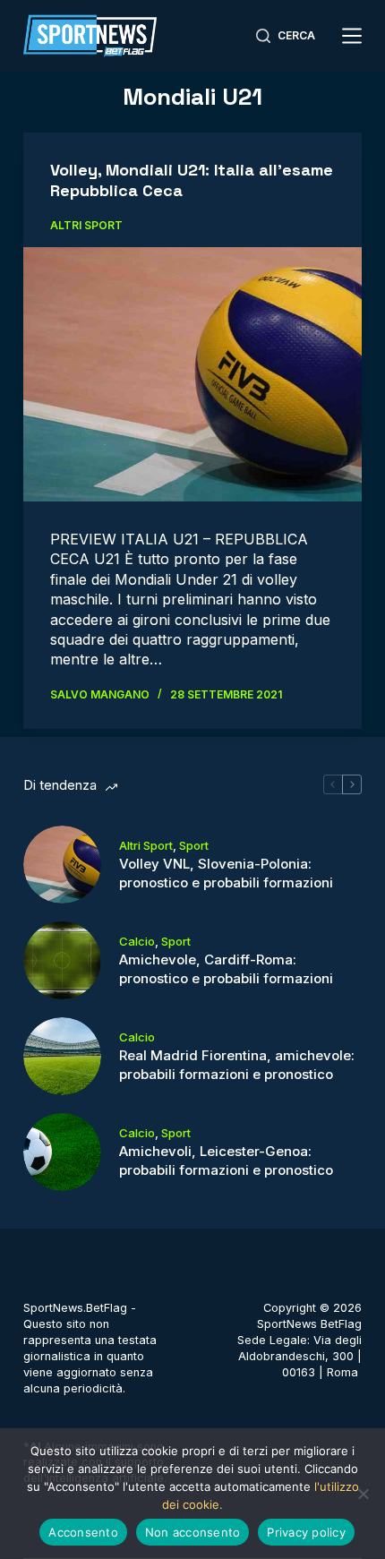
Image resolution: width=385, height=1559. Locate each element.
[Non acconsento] (363, 1494)
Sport (194, 845)
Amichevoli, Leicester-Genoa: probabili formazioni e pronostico (226, 1160)
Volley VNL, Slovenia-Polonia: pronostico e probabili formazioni (226, 873)
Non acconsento (193, 1532)
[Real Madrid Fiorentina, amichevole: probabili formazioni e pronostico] (62, 1056)
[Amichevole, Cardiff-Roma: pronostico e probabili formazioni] (62, 960)
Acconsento (83, 1532)
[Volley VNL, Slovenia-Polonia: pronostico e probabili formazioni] (62, 865)
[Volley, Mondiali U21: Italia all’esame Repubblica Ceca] (192, 374)
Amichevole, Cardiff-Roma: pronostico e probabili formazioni (226, 969)
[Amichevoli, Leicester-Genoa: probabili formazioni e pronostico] (62, 1152)
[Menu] (352, 36)
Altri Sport (86, 225)
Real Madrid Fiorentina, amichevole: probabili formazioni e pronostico (237, 1065)
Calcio (137, 941)
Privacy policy (306, 1532)
